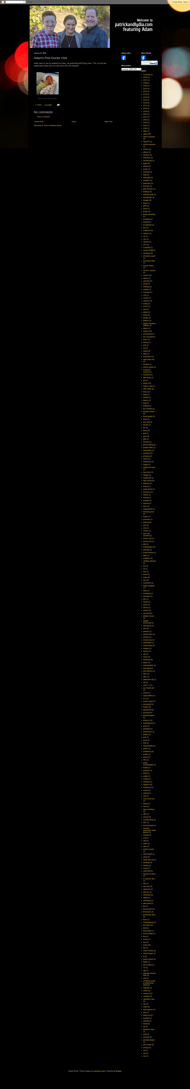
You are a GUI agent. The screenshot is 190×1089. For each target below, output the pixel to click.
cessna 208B (148, 250)
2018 (145, 108)
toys (144, 942)
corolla (145, 298)
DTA (144, 345)
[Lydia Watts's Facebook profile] (123, 59)
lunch (145, 574)
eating (145, 351)
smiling (146, 865)
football (146, 406)
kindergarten (148, 547)
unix (144, 978)
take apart (147, 903)
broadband (147, 225)
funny (145, 431)
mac (144, 580)
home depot (147, 489)
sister (145, 844)
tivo (144, 937)
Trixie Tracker (148, 951)
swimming (147, 901)
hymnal (146, 503)
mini (144, 629)
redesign (146, 782)
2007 (145, 80)
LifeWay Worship (149, 561)
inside (145, 517)
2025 (145, 125)
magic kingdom (149, 586)
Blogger (119, 1071)
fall (144, 380)
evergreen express (147, 371)
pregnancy (147, 751)
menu (145, 605)
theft (144, 928)
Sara (145, 806)
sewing (146, 835)
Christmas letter (149, 261)
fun (144, 428)
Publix (145, 768)
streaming (147, 895)
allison (145, 152)
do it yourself (148, 337)
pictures (146, 720)
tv (143, 956)
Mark (145, 591)
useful (145, 991)
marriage (146, 596)
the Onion (146, 925)
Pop (144, 743)
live (144, 566)
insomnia (146, 519)
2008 (145, 83)
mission (146, 637)
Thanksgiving (148, 922)
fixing (145, 395)
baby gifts (146, 178)
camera (146, 233)
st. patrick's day (149, 879)
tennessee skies (149, 915)
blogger (146, 200)
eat (144, 348)
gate (144, 433)
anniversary (147, 161)
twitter (145, 962)
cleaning (146, 281)
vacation (146, 996)
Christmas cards (149, 256)
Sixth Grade (147, 854)
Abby (145, 131)
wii (144, 1027)
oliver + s (146, 685)
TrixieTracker (148, 953)
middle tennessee (147, 622)
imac (145, 506)
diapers (146, 321)
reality (145, 776)
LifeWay (146, 558)
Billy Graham (148, 189)
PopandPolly (148, 746)
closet (145, 284)
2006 (145, 77)
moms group (148, 645)
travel (145, 945)
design (145, 318)
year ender (147, 1045)
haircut (145, 459)
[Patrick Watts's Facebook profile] (143, 59)
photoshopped (148, 715)
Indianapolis (147, 509)
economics (147, 357)
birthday (146, 192)
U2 (144, 968)
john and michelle (146, 535)
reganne (146, 785)
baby (145, 175)
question (146, 770)
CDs (144, 245)
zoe (144, 1053)
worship (146, 1037)
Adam (145, 134)
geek (145, 436)
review (145, 790)
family (145, 383)
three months (148, 934)
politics (145, 734)
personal (146, 713)
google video (148, 447)
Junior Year (147, 538)
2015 (145, 100)
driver (145, 340)
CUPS (145, 306)
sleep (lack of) (148, 860)
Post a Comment (43, 117)
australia (146, 172)
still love (146, 892)
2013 (145, 94)
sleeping (146, 863)
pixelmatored (148, 723)
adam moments (149, 137)
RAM (145, 773)
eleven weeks (148, 367)
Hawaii (145, 475)
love (144, 572)
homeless (146, 492)
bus (144, 228)
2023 (145, 120)
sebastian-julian (99, 1071)
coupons (146, 301)
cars (144, 239)
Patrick (145, 707)
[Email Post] (58, 105)
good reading (148, 445)
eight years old (148, 359)
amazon (146, 155)
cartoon (146, 242)
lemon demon (148, 553)
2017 (145, 106)
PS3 (144, 760)
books (145, 212)
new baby (146, 668)
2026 (145, 128)
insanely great (148, 512)
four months (147, 409)
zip (144, 1050)
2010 (145, 89)
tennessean (147, 909)
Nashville (146, 660)
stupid (145, 898)
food (144, 403)
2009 (145, 86)
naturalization (148, 665)
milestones (147, 626)
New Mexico (147, 671)
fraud (145, 419)
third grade (147, 931)
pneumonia (147, 732)
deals (145, 315)
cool (144, 295)
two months (147, 965)
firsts (145, 392)
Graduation (147, 450)
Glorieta (146, 442)
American (146, 158)
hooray (145, 498)
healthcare (147, 478)
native (145, 663)
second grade (148, 825)
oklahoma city (148, 680)
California (146, 230)
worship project (149, 1040)
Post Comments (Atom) (52, 125)
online (145, 693)
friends (145, 425)
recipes (146, 779)
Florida (145, 397)
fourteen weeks (149, 412)
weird (145, 1024)
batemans (147, 183)
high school (147, 481)
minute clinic (148, 634)
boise (145, 209)
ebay (145, 354)
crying (145, 304)
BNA (145, 206)
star (144, 883)
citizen (145, 278)
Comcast (146, 292)
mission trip (147, 640)
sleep (145, 857)
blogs (145, 203)
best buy (146, 186)
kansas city (147, 541)
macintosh (147, 583)
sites (145, 846)
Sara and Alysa (149, 809)
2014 (145, 97)
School (145, 817)
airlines (146, 149)
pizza (145, 726)
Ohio (145, 674)
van (144, 1004)
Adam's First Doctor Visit (47, 98)
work (145, 1034)
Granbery (146, 453)
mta (144, 654)
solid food (146, 871)
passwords (147, 704)
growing (146, 456)
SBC (145, 814)
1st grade (146, 75)
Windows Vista (148, 1029)
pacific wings (148, 701)
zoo (144, 1056)
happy (145, 465)
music (145, 657)
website (146, 1021)
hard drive (147, 472)
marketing (147, 593)
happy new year (149, 467)
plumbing (146, 729)
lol (144, 569)
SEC (145, 823)
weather (146, 1018)
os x (144, 699)
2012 (145, 91)
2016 (145, 103)
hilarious (146, 483)
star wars (146, 886)
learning (146, 550)
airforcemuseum (149, 144)
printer (145, 754)
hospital (146, 501)
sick (144, 838)
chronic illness (148, 266)
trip (144, 948)
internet (146, 522)
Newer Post (38, 122)
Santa (145, 804)
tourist (145, 939)
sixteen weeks (148, 849)
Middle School (148, 616)
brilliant (146, 222)
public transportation (148, 764)
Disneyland (147, 334)
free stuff (146, 422)
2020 (145, 114)
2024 (145, 123)
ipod (144, 525)
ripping (145, 793)
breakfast (146, 219)
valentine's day (148, 999)
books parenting (149, 214)
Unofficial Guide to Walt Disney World (149, 983)
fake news (147, 378)
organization (148, 696)
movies (146, 651)
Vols (144, 1012)
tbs (144, 906)
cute (144, 309)
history (145, 486)
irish (144, 528)
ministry (146, 631)
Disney (145, 331)
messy (145, 608)
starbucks (146, 889)
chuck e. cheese (149, 270)
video (145, 1007)
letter (145, 556)
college (146, 289)
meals (145, 602)
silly (144, 841)
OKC (145, 677)
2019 (145, 111)
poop (145, 740)
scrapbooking (148, 820)
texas (145, 920)
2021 (145, 117)
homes (145, 495)
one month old (148, 688)
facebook (146, 375)
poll (144, 737)
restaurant (147, 787)
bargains (146, 180)
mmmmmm (147, 643)
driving (145, 342)
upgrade (146, 988)
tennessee (147, 912)
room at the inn (148, 799)
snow (145, 868)
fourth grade (147, 416)
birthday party (148, 195)
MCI (144, 599)
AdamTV (146, 142)
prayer (145, 749)
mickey (145, 610)
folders (145, 400)
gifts (144, 439)
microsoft (146, 613)
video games (148, 1010)
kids (144, 544)
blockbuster (147, 197)
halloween (147, 462)
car (144, 236)
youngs (146, 1048)
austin (145, 169)
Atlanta (145, 166)
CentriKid (146, 248)
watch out (146, 1015)
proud (145, 757)
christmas (146, 253)
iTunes (145, 531)
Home (74, 122)
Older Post (108, 122)
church (145, 275)
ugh (144, 971)
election (146, 364)
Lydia (145, 577)
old (144, 682)
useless (146, 993)
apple (145, 163)
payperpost (147, 710)
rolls (144, 796)
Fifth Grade (147, 389)
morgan (146, 648)
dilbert (145, 328)
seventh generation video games (149, 830)
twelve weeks (148, 959)
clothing (146, 287)
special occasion (149, 874)
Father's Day (148, 386)
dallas (145, 312)
